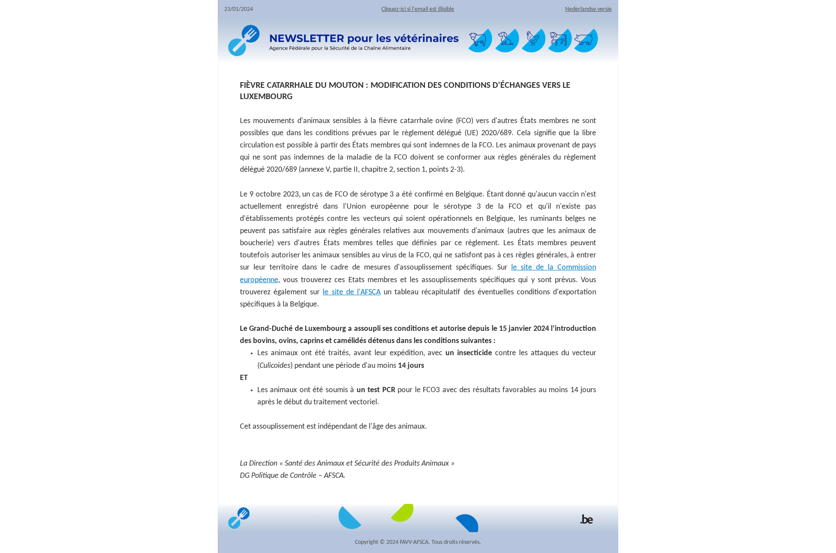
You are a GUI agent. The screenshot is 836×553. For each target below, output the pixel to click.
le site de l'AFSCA (351, 292)
